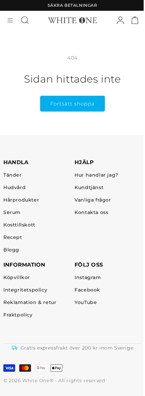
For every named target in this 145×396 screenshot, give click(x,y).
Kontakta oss (91, 212)
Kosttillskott (19, 225)
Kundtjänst (89, 187)
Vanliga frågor (93, 200)
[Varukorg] (135, 20)
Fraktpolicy (18, 315)
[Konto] (120, 20)
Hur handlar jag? (96, 175)
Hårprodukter (21, 200)
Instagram (88, 277)
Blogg (11, 250)
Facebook (87, 290)
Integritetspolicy (25, 290)
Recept (12, 237)
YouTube (86, 302)
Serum (12, 212)
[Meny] (10, 20)
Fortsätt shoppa (72, 103)
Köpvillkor (16, 277)
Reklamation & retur (29, 302)
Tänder (12, 175)
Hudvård (14, 187)
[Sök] (25, 20)
